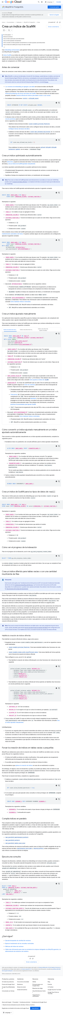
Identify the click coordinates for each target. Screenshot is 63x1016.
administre (10, 162)
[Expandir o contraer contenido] (12, 35)
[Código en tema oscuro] (56, 102)
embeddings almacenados (12, 50)
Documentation (10, 22)
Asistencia (20, 984)
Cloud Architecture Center (39, 991)
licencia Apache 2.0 (26, 969)
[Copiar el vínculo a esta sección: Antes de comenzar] (21, 67)
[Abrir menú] (2, 2)
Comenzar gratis (54, 7)
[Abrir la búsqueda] (39, 2)
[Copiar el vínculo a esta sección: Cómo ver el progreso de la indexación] (38, 547)
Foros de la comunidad (23, 981)
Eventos (50, 984)
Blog (49, 981)
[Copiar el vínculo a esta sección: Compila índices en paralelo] (28, 819)
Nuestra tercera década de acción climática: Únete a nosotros (19, 1004)
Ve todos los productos (8, 981)
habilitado (33, 398)
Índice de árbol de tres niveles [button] (27, 329)
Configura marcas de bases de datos (19, 129)
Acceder (58, 2)
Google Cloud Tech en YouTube (53, 993)
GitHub (34, 981)
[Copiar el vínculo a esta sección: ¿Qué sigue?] (14, 936)
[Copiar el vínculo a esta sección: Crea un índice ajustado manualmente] (37, 314)
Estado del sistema (22, 989)
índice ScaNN (7, 55)
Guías (38, 22)
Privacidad (15, 1002)
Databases (19, 22)
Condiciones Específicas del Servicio (23, 585)
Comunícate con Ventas (8, 991)
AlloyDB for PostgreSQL (14, 7)
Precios (46, 82)
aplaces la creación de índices (24, 765)
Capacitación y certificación (36, 995)
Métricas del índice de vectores (14, 946)
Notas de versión (21, 987)
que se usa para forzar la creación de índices (36, 627)
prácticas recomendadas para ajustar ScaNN (23, 404)
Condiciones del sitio (25, 1002)
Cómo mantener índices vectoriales (20, 301)
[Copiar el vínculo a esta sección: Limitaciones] (13, 727)
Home (3, 22)
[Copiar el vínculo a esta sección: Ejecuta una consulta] (22, 857)
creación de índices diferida (20, 182)
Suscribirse (35, 1008)
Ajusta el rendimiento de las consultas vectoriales (19, 943)
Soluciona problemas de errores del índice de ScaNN (20, 93)
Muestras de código (37, 988)
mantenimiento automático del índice (12, 234)
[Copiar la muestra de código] (59, 102)
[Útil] (57, 22)
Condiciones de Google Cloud (39, 1002)
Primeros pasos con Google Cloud (37, 985)
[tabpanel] (31, 377)
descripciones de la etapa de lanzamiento (17, 589)
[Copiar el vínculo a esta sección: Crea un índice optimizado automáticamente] (43, 156)
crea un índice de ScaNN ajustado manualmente (21, 164)
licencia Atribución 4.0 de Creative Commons (49, 967)
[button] (43, 330)
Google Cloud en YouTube (54, 989)
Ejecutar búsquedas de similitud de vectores (18, 940)
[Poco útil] (60, 22)
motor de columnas (29, 384)
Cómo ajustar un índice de (38, 380)
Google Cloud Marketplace (8, 987)
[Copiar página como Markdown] (9, 30)
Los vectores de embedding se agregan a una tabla (20, 86)
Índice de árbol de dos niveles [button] (11, 329)
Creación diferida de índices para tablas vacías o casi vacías (33, 95)
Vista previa (13, 394)
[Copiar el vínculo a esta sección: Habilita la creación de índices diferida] (32, 636)
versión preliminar (10, 119)
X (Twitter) (50, 987)
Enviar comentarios (53, 26)
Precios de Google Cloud (8, 984)
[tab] (10, 330)
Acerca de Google (6, 1002)
